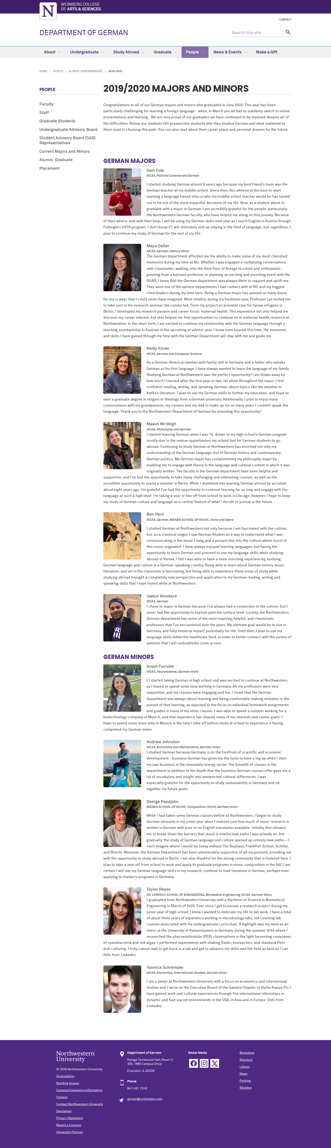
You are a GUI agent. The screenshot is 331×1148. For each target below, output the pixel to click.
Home (43, 71)
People (193, 52)
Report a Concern (68, 1125)
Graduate (163, 52)
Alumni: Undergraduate (86, 71)
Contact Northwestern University (79, 1104)
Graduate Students (57, 121)
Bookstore (247, 1052)
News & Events (227, 52)
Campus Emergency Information (79, 1090)
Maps (243, 1073)
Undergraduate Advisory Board (68, 130)
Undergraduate (85, 52)
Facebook (193, 1063)
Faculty (46, 104)
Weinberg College (81, 6)
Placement (49, 169)
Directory (246, 1059)
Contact (285, 19)
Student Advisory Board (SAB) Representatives (67, 140)
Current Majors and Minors (64, 152)
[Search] (288, 33)
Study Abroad (126, 52)
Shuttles (246, 1087)
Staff (44, 113)
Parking (245, 1080)
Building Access (67, 1083)
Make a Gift (266, 52)
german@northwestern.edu (144, 1099)
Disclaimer (64, 1111)
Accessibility (65, 1076)
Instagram (204, 1063)
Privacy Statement (69, 1118)
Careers (62, 1097)
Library (245, 1066)
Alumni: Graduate (56, 160)
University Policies (69, 1132)
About (50, 52)
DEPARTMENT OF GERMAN (83, 33)
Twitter (214, 1063)
